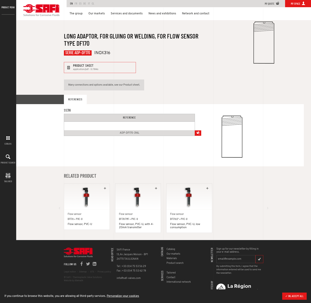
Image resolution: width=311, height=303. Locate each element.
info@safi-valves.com (129, 278)
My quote (270, 3)
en (71, 3)
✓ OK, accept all (294, 296)
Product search (8, 163)
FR (76, 3)
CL (93, 3)
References (75, 99)
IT (89, 3)
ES (80, 3)
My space (296, 3)
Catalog (8, 144)
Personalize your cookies (123, 296)
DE (84, 3)
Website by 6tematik (73, 281)
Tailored (8, 181)
